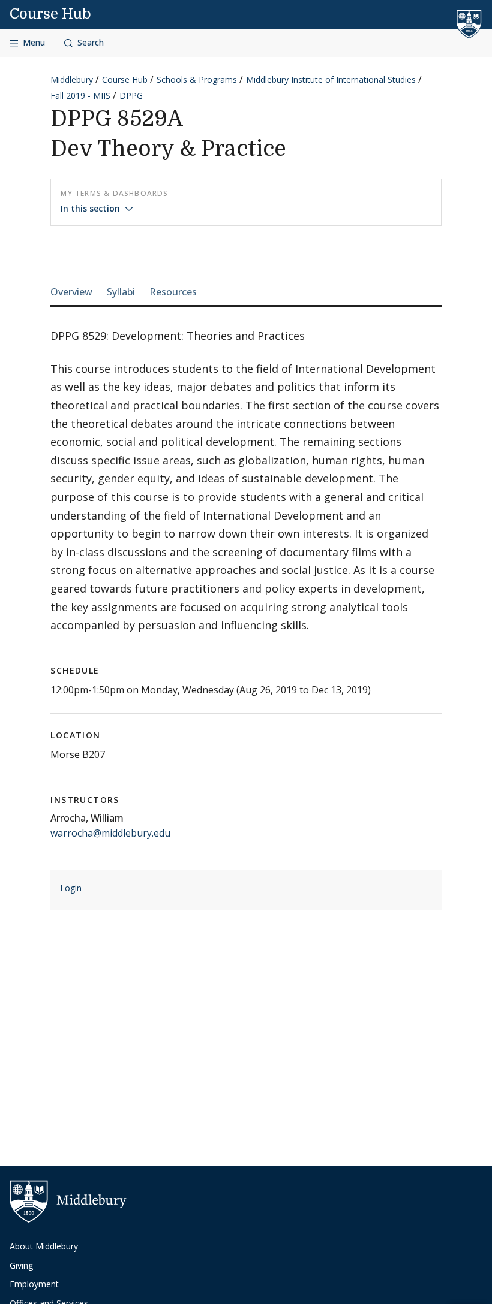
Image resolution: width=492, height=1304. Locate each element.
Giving (21, 1265)
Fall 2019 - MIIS (80, 95)
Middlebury (71, 79)
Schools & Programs (197, 79)
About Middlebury (44, 1246)
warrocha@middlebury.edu (110, 833)
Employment (34, 1284)
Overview (71, 291)
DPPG (131, 95)
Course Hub (50, 13)
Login (71, 888)
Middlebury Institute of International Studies (331, 79)
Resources (173, 291)
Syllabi (121, 291)
